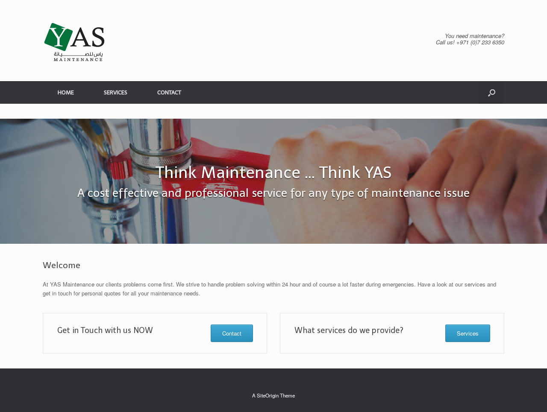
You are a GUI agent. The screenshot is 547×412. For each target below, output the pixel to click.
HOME (66, 92)
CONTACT (169, 92)
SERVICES (115, 92)
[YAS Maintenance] (75, 41)
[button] (491, 92)
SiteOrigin (268, 395)
